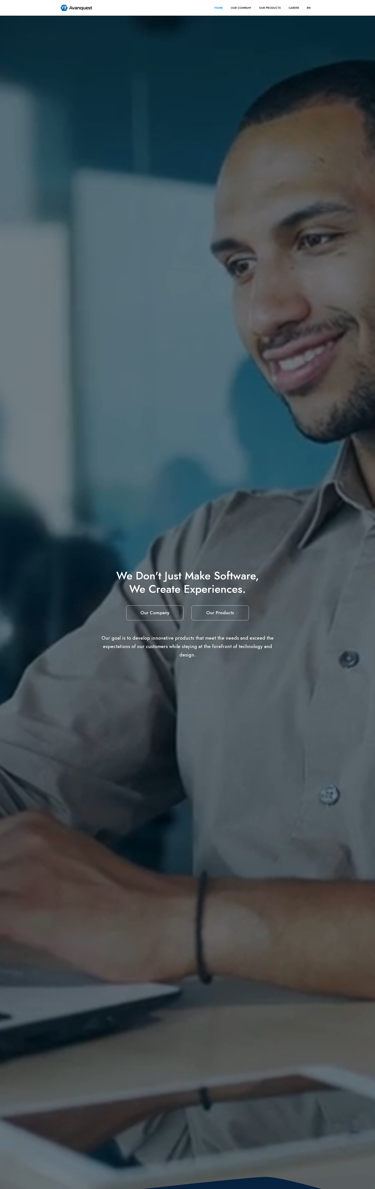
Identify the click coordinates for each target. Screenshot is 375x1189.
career (293, 8)
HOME (218, 8)
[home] (76, 8)
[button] (308, 8)
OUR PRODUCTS (270, 8)
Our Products (220, 612)
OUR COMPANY (241, 8)
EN (309, 8)
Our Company (154, 612)
